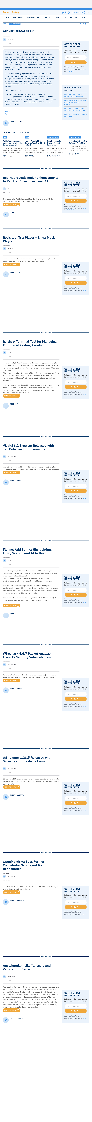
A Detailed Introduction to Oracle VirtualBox (78, 142)
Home (4, 23)
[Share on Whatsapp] (88, 24)
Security (57, 17)
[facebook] (63, 13)
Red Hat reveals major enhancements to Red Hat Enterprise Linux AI (13, 143)
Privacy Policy (70, 71)
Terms (84, 69)
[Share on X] (83, 24)
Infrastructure (33, 17)
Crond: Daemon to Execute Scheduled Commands (54, 143)
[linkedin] (66, 13)
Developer (46, 17)
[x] (69, 13)
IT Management (17, 17)
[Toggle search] (88, 12)
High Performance (71, 17)
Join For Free (75, 62)
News (7, 17)
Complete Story (10, 204)
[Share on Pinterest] (86, 24)
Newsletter (80, 12)
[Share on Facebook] (80, 24)
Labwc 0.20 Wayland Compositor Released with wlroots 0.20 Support (75, 102)
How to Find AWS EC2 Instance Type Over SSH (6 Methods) (35, 143)
